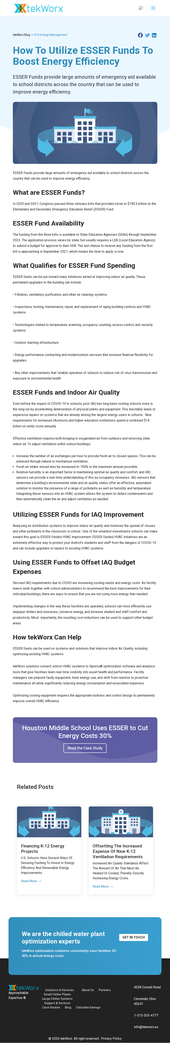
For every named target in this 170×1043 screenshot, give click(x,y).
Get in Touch (134, 937)
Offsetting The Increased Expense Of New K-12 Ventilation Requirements (118, 851)
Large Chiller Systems (57, 998)
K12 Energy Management (50, 34)
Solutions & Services (59, 990)
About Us (88, 990)
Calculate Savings (88, 1007)
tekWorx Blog (21, 34)
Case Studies (51, 1007)
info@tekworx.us (146, 1027)
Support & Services (57, 1003)
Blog (68, 1007)
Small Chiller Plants (57, 994)
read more (29, 881)
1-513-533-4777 (146, 1015)
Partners (105, 990)
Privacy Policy (111, 1039)
